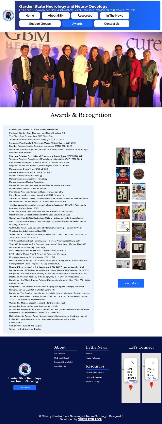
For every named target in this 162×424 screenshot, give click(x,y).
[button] (84, 15)
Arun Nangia (60, 366)
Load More (130, 283)
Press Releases (93, 358)
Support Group (93, 381)
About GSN (59, 353)
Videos (89, 353)
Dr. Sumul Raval (61, 358)
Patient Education (94, 377)
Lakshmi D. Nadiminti (63, 362)
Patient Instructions (95, 372)
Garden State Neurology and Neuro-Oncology (63, 6)
